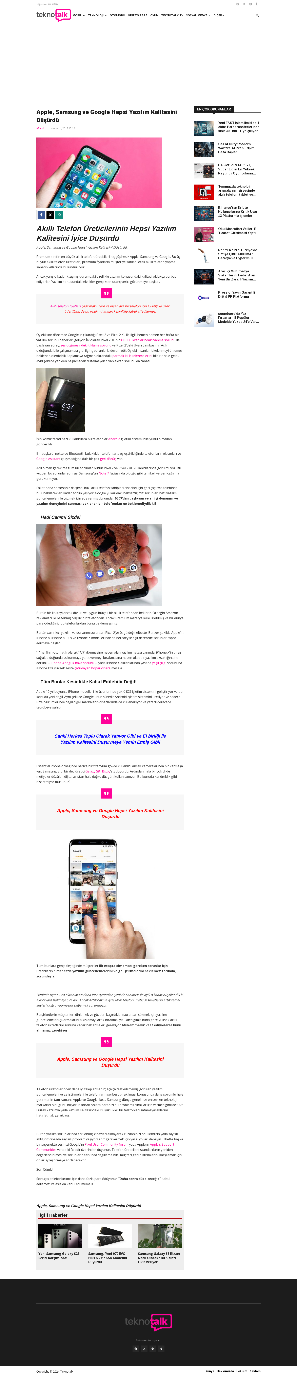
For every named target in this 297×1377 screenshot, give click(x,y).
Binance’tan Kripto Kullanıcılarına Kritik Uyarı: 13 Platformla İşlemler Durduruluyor (238, 212)
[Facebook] (136, 1349)
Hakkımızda (225, 1371)
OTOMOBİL (117, 15)
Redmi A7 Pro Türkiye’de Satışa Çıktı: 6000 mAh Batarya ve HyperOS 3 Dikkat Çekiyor (237, 254)
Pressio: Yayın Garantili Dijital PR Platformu (236, 294)
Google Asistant (48, 459)
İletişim (241, 1371)
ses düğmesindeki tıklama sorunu (86, 345)
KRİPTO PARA (137, 15)
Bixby (106, 771)
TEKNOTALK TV (172, 15)
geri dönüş (108, 459)
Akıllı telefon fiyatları (65, 306)
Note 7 (103, 473)
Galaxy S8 (92, 771)
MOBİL (78, 15)
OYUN (154, 15)
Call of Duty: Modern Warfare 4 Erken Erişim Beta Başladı (236, 148)
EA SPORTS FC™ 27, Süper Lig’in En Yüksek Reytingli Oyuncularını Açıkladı (236, 169)
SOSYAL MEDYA (197, 15)
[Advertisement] (148, 65)
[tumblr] (161, 1349)
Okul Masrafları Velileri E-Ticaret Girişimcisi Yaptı (238, 231)
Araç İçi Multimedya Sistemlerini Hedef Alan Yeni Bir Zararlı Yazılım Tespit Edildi (236, 275)
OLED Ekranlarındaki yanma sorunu (148, 340)
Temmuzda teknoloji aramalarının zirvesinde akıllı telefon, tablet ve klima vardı (236, 191)
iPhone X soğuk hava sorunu (72, 663)
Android (114, 439)
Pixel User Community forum (106, 1144)
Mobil (40, 128)
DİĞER (218, 15)
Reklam (255, 1371)
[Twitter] (144, 1349)
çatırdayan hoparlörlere (93, 668)
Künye (209, 1371)
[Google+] (153, 1349)
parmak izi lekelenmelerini (132, 356)
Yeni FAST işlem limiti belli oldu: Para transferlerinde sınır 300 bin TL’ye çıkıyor (238, 127)
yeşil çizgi (159, 663)
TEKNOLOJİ (96, 15)
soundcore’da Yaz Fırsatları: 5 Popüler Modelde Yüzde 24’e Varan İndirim (239, 318)
